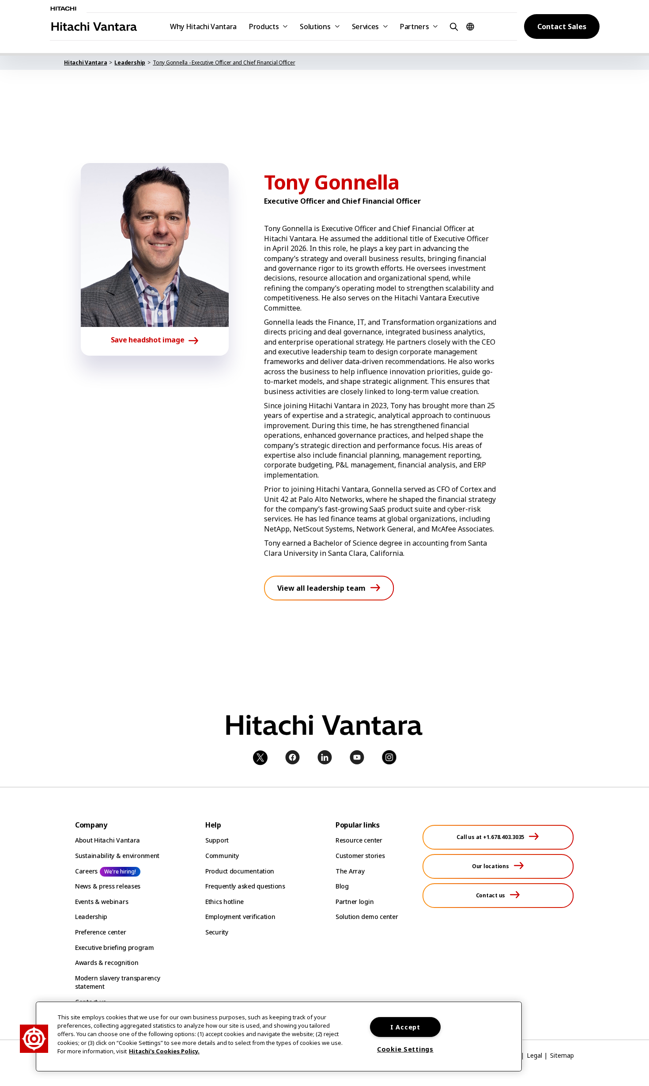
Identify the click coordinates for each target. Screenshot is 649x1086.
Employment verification (240, 916)
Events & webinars (101, 901)
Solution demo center (367, 916)
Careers (86, 871)
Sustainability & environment (117, 855)
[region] (278, 1036)
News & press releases (107, 886)
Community (221, 855)
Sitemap (562, 1055)
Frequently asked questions (245, 886)
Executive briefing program (114, 947)
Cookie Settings (405, 1049)
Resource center (359, 840)
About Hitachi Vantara (107, 840)
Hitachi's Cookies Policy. (164, 1051)
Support (217, 840)
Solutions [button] (315, 26)
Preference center (100, 932)
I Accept (405, 1027)
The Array (350, 871)
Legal (534, 1055)
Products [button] (264, 26)
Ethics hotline (224, 901)
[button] (452, 26)
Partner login (355, 901)
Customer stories (360, 855)
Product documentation (239, 871)
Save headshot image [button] (148, 340)
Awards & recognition (106, 962)
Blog (342, 886)
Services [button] (365, 26)
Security (216, 932)
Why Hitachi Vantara (203, 26)
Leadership (91, 916)
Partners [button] (414, 26)
